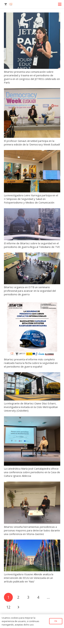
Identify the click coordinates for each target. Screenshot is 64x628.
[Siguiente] (18, 607)
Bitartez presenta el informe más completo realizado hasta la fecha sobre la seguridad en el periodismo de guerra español (31, 363)
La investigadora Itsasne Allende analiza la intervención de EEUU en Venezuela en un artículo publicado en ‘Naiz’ (28, 578)
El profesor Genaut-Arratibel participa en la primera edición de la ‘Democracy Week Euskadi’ (32, 142)
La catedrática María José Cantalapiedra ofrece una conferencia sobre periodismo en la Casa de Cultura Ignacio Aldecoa (32, 472)
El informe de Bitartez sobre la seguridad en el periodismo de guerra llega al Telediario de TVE (32, 245)
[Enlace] (8, 4)
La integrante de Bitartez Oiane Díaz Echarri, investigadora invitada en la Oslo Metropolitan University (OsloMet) (31, 407)
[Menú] (59, 4)
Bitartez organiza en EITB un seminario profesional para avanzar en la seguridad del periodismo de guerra (30, 290)
